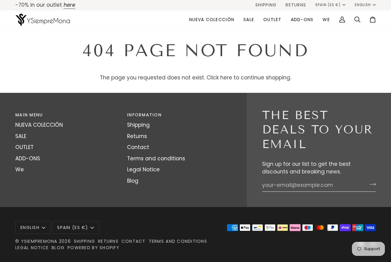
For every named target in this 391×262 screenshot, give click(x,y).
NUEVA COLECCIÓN (39, 125)
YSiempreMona (39, 241)
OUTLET (24, 147)
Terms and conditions (156, 158)
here (226, 77)
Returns (137, 136)
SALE (20, 136)
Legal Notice (143, 169)
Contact (138, 147)
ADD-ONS (27, 158)
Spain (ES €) (327, 4)
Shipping (138, 125)
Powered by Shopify (93, 248)
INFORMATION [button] (144, 115)
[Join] (371, 184)
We (19, 169)
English (363, 4)
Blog (132, 180)
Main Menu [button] (29, 115)
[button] (249, 19)
